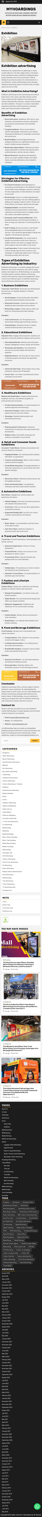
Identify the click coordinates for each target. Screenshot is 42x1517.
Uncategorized (7, 890)
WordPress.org (7, 911)
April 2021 (5, 1422)
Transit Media (6, 1162)
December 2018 (7, 1494)
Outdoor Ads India (8, 1256)
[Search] (39, 22)
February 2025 (6, 1315)
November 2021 (7, 1404)
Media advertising (22, 1237)
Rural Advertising (7, 875)
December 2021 (7, 1401)
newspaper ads (7, 853)
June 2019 (5, 1476)
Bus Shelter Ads (8, 1221)
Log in (4, 902)
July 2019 (5, 1473)
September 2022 (7, 1374)
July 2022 (5, 1380)
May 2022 (5, 1386)
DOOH (4, 796)
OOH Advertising (7, 856)
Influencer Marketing (8, 815)
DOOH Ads (5, 1115)
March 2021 (5, 1425)
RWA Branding (7, 878)
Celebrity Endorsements (10, 778)
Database (5, 787)
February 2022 (6, 1395)
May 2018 (5, 1511)
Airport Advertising (8, 759)
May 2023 (5, 1353)
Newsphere (27, 1515)
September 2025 (7, 1294)
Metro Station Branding (9, 837)
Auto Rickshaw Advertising (11, 762)
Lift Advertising (7, 825)
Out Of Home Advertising (26, 1259)
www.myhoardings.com (19, 724)
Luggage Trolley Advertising (12, 1145)
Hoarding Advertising (30, 1231)
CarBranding (6, 774)
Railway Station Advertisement (12, 871)
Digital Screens (8, 1148)
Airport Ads (7, 1124)
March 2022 (5, 1392)
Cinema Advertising (8, 781)
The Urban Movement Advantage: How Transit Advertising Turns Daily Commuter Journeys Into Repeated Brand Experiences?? (20, 1091)
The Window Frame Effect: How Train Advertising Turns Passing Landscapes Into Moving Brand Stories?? (20, 1048)
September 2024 (7, 1324)
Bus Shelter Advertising (9, 771)
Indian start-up (7, 809)
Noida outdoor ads (19, 1246)
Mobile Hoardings (8, 846)
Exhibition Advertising (9, 803)
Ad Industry (16, 1202)
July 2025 (5, 1300)
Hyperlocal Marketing (9, 806)
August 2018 (6, 1503)
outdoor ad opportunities (10, 1253)
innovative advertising (9, 818)
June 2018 (5, 1508)
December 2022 (7, 1365)
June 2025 (5, 1303)
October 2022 (6, 1371)
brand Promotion (8, 1218)
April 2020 (5, 1452)
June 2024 (5, 1333)
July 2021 (5, 1413)
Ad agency (6, 1202)
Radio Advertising (8, 868)
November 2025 (7, 1288)
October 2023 (6, 1347)
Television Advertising (10, 1262)
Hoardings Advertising (9, 1159)
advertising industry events (26, 1208)
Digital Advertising (20, 1224)
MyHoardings (21, 9)
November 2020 (7, 1437)
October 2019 (6, 1464)
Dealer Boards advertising (10, 790)
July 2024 (5, 1330)
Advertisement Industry (10, 1205)
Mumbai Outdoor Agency (10, 1243)
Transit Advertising (8, 884)
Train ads (7, 1168)
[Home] (4, 22)
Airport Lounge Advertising (12, 1151)
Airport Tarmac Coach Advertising (14, 1154)
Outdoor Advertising (8, 859)
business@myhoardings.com (19, 717)
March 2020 (5, 1455)
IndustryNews (6, 812)
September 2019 (7, 1467)
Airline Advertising (8, 756)
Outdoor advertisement (24, 1256)
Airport (4, 1142)
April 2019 (5, 1482)
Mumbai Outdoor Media (28, 1243)
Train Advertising (7, 881)
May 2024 (5, 1336)
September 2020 (7, 1440)
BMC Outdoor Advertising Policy (27, 1215)
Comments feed (7, 908)
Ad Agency (5, 753)
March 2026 (5, 1279)
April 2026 (5, 1276)
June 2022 (5, 1383)
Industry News (21, 1234)
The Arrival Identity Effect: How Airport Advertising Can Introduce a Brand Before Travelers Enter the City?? (20, 1006)
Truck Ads (7, 1174)
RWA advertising (7, 1186)
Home (4, 1121)
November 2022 (7, 1368)
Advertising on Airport (10, 1212)
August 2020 (6, 1443)
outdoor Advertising (9, 1259)
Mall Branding (6, 828)
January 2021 (6, 1431)
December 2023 (7, 1341)
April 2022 (5, 1389)
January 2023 (6, 1362)
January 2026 (6, 1282)
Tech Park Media (7, 1192)
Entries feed (6, 905)
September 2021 (7, 1407)
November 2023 (7, 1344)
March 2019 (5, 1485)
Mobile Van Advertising (9, 1139)
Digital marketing (7, 793)
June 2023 (5, 1350)
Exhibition (7, 1127)
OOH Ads (31, 1246)
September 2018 (7, 1500)
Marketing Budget (8, 834)
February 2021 (6, 1428)
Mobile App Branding (9, 843)
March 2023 (5, 1356)
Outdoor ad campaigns (23, 1250)
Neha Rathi (15, 969)
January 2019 (6, 1491)
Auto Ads (7, 1165)
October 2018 (6, 1497)
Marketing (5, 831)
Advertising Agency (9, 1208)
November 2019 (7, 1461)
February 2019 (6, 1488)
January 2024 (6, 1339)
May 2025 (5, 1306)
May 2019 (5, 1479)
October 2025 (6, 1291)
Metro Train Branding (9, 840)
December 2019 (7, 1458)
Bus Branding (33, 1218)
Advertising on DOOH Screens (29, 1212)
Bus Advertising (7, 768)
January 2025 (6, 1318)
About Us (5, 1109)
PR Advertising (7, 865)
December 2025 (7, 1285)
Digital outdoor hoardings (24, 1227)
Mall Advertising (7, 1130)
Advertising (24, 1205)
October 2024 (6, 1321)
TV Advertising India (8, 887)
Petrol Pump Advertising (10, 862)
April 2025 (5, 1309)
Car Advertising (8, 1171)
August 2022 (6, 1377)
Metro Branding (8, 1180)
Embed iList (5, 1118)
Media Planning (6, 1136)
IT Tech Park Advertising (10, 821)
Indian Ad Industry (8, 1234)
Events (4, 799)
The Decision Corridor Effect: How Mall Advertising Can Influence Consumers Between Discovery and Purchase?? (18, 964)
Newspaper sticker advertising (13, 1156)
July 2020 (5, 1446)
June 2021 (5, 1416)
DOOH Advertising (15, 1231)
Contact (4, 1112)
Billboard (5, 765)
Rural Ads (5, 1195)
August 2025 (6, 1297)
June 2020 (5, 1449)
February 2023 (6, 1359)
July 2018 (5, 1506)
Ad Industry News (28, 1202)
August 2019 (6, 1470)
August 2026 (6, 1273)
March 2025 (5, 1312)
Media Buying (6, 1133)
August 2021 (6, 1410)
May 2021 (5, 1419)
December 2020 (7, 1434)
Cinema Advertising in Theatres (12, 784)
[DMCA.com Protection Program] (5, 920)
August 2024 (6, 1327)
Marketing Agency (8, 1237)
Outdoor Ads (25, 1253)
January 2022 (6, 1398)
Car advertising (7, 1224)
